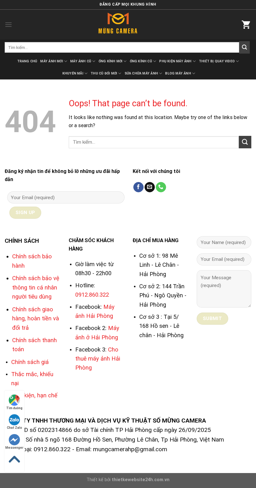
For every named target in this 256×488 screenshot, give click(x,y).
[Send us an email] (150, 187)
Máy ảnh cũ (80, 61)
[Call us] (161, 187)
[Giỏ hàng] (246, 25)
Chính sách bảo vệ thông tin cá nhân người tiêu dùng (35, 287)
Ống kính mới (111, 61)
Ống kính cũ (141, 61)
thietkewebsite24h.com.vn (141, 479)
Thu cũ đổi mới (104, 73)
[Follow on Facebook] (138, 187)
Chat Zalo (14, 427)
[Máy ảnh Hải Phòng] (128, 25)
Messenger (14, 447)
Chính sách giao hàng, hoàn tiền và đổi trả (35, 318)
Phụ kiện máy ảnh (175, 61)
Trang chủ (27, 61)
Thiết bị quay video (217, 61)
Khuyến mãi (72, 73)
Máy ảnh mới (51, 61)
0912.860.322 (92, 294)
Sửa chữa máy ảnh (141, 73)
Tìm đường (14, 408)
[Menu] (8, 24)
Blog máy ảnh (178, 73)
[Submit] (244, 47)
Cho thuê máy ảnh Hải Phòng (97, 358)
